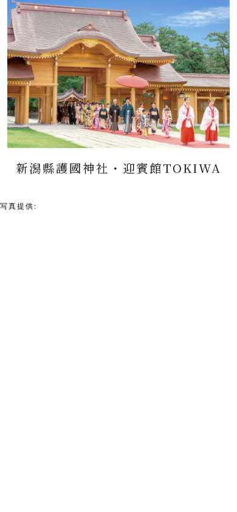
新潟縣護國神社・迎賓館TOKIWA (104, 206)
